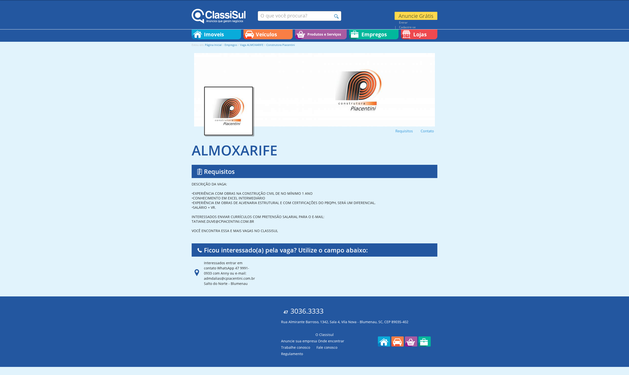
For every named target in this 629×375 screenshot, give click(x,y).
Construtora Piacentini (280, 45)
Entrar (403, 22)
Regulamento (292, 353)
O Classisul (324, 334)
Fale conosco (326, 347)
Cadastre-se (407, 27)
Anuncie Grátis (416, 16)
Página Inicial (213, 45)
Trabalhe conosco (295, 347)
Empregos (231, 45)
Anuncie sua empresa (299, 341)
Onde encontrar (331, 341)
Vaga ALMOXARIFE (252, 45)
